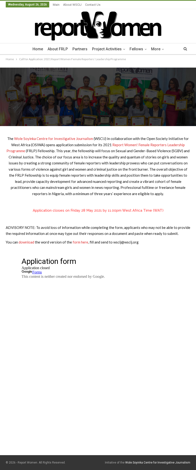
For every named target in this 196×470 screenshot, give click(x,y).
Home (38, 49)
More (155, 49)
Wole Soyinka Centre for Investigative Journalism (53, 138)
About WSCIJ (72, 4)
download (26, 242)
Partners (79, 49)
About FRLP (58, 49)
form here (80, 242)
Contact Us (92, 4)
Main (56, 4)
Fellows (136, 49)
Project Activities (107, 49)
